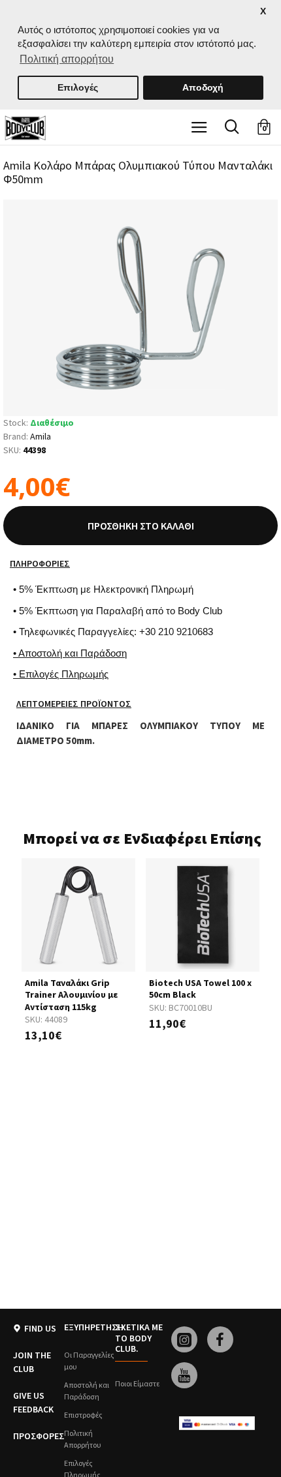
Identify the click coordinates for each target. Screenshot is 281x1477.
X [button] (263, 11)
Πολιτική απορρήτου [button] (67, 59)
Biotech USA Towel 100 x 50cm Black (200, 988)
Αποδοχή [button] (202, 87)
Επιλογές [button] (78, 87)
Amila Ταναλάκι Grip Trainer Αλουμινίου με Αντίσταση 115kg (71, 994)
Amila (40, 436)
